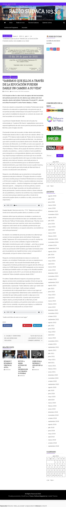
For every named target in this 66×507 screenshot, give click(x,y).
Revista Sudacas (33, 22)
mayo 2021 (51, 359)
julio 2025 (51, 220)
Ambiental (6, 77)
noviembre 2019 (53, 415)
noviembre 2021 (53, 341)
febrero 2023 (52, 304)
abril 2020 (51, 400)
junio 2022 (51, 329)
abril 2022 (51, 335)
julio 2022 (51, 325)
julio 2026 (51, 199)
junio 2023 (51, 291)
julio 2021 (51, 353)
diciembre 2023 (53, 273)
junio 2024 (51, 257)
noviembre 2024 (53, 242)
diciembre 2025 (53, 211)
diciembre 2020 (53, 375)
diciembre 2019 (53, 412)
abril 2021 (51, 362)
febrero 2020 (52, 406)
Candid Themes (52, 496)
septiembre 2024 (53, 248)
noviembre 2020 (53, 378)
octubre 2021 (52, 344)
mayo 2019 (51, 434)
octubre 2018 (52, 443)
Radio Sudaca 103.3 (33, 11)
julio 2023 (51, 288)
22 (56, 177)
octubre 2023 (52, 279)
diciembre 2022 (53, 310)
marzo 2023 (52, 301)
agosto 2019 (52, 424)
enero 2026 (52, 208)
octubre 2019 (52, 418)
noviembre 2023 (53, 276)
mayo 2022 (51, 332)
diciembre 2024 (53, 239)
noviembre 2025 (53, 214)
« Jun (47, 186)
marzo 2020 (52, 403)
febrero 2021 (52, 369)
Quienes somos (47, 22)
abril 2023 (51, 298)
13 (50, 174)
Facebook (8, 325)
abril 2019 (51, 437)
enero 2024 (52, 270)
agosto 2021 (52, 350)
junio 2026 (51, 202)
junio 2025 (51, 224)
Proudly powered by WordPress (18, 496)
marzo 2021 (52, 366)
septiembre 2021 (53, 347)
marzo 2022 (52, 338)
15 (56, 174)
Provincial (14, 77)
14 (53, 174)
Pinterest (28, 325)
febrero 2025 (52, 236)
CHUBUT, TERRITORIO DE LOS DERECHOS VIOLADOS (12, 338)
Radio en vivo (20, 22)
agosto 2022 (52, 322)
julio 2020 (51, 390)
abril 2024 (51, 264)
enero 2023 (52, 307)
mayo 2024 (51, 261)
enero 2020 (52, 409)
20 (50, 177)
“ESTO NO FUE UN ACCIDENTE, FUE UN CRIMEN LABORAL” (35, 338)
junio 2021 (51, 356)
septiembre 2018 (53, 446)
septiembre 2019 (53, 421)
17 (61, 174)
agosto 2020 (52, 387)
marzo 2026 (52, 205)
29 (56, 181)
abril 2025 (51, 230)
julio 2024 (51, 254)
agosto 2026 (52, 196)
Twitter (18, 325)
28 (53, 181)
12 (48, 174)
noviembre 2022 (53, 313)
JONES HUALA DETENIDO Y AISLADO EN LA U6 (37, 364)
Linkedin (38, 325)
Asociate (24, 27)
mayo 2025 (51, 227)
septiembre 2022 (53, 319)
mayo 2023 (51, 295)
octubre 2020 (52, 381)
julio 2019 (51, 427)
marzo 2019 (52, 440)
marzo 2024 (52, 267)
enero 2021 (52, 372)
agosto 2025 (52, 217)
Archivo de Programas (11, 27)
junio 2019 (51, 430)
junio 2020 (51, 393)
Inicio (10, 22)
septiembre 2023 (53, 282)
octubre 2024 (52, 245)
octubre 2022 (52, 316)
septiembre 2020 (53, 384)
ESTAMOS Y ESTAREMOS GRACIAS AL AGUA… (8, 364)
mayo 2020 (51, 396)
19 (48, 177)
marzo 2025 (52, 233)
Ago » (52, 186)
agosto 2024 (52, 251)
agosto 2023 (52, 285)
